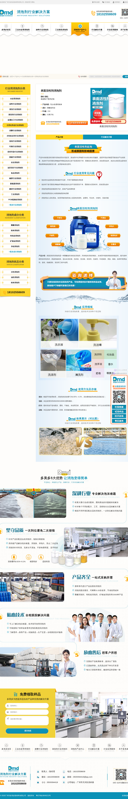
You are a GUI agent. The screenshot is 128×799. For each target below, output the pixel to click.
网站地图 (97, 2)
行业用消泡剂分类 (27, 76)
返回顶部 (122, 717)
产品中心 (17, 76)
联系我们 (117, 2)
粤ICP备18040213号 (43, 795)
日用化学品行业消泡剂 (42, 76)
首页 (11, 76)
